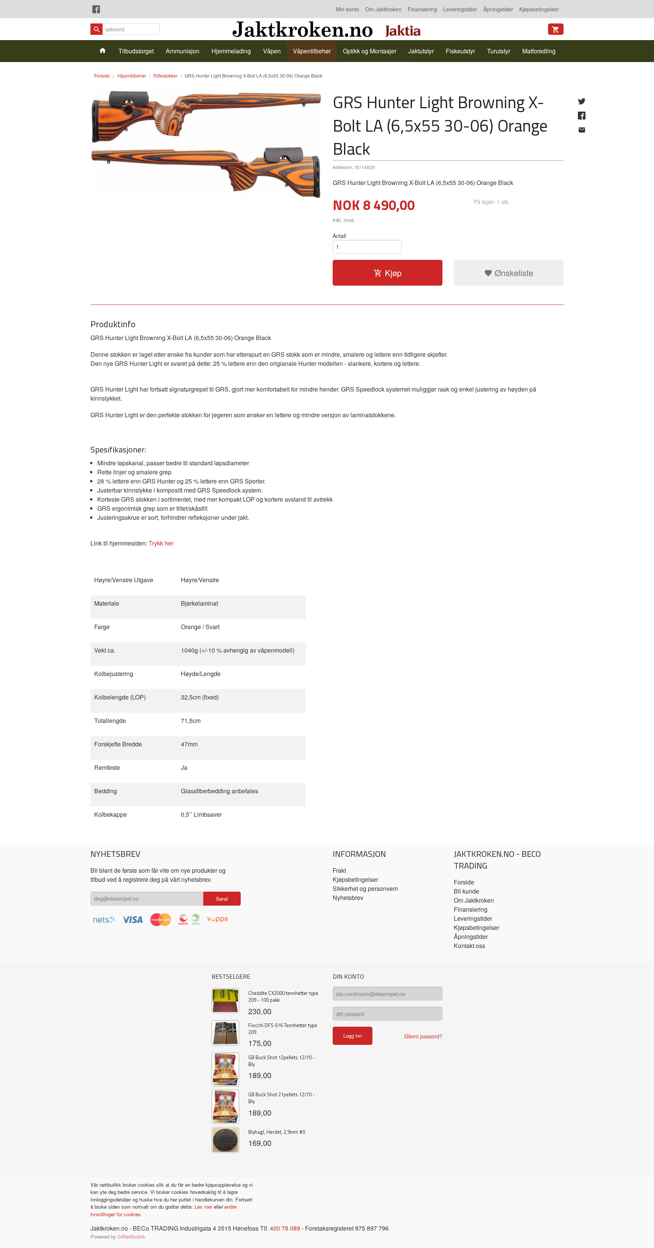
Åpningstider (498, 9)
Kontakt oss (469, 945)
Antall (339, 235)
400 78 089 (285, 1228)
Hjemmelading (231, 51)
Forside (102, 75)
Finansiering (422, 9)
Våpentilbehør (312, 51)
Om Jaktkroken (383, 9)
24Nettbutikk (131, 1236)
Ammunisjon (182, 51)
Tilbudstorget (136, 51)
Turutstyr (498, 51)
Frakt (339, 870)
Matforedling (539, 51)
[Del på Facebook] (581, 115)
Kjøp (393, 272)
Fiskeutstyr (460, 51)
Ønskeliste (512, 272)
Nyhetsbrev (348, 897)
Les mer (204, 1206)
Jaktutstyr (421, 51)
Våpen (272, 51)
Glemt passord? (423, 1036)
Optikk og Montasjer (369, 51)
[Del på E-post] (581, 129)
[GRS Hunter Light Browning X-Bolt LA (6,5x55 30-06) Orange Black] (205, 143)
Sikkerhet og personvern (365, 888)
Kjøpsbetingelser (539, 9)
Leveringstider (460, 9)
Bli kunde (466, 891)
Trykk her (161, 543)
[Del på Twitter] (581, 101)
